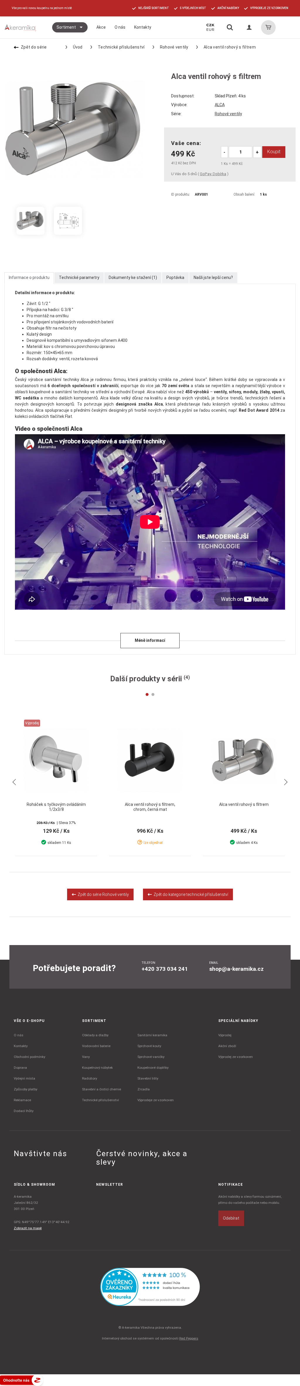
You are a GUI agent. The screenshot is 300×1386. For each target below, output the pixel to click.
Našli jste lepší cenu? (213, 277)
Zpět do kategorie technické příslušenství (190, 894)
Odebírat (231, 1218)
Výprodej (224, 1035)
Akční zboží (227, 1046)
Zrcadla (143, 1089)
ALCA (220, 104)
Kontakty (21, 1046)
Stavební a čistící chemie (101, 1089)
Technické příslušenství (121, 47)
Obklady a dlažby (95, 1035)
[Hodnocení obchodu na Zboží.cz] (21, 1380)
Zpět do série (34, 47)
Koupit (273, 151)
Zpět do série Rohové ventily (102, 894)
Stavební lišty (147, 1078)
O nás (18, 1035)
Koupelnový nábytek (97, 1068)
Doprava (20, 1068)
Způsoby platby (25, 1089)
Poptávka (175, 277)
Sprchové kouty (149, 1046)
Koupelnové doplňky (152, 1068)
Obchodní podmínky (29, 1057)
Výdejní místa (24, 1078)
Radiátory (89, 1078)
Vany (86, 1057)
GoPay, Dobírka (213, 174)
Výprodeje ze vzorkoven (155, 1100)
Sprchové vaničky (150, 1057)
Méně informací (150, 640)
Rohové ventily (174, 47)
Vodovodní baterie (96, 1046)
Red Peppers (188, 1338)
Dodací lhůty (23, 1111)
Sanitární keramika (152, 1035)
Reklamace (22, 1100)
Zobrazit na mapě (28, 1228)
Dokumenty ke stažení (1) (133, 277)
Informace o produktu (29, 277)
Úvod (78, 47)
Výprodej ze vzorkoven (235, 1057)
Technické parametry (79, 277)
